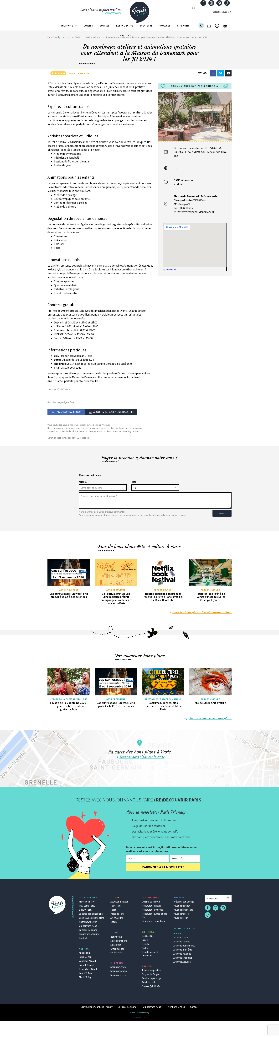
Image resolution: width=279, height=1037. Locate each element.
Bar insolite (116, 936)
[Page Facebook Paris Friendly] (203, 3)
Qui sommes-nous (88, 925)
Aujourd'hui (84, 952)
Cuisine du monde (151, 901)
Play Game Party (87, 905)
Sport (113, 909)
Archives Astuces (182, 961)
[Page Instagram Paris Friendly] (211, 3)
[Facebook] (213, 73)
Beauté (146, 944)
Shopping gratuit (118, 966)
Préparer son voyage (183, 901)
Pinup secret (139, 1017)
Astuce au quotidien (152, 970)
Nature (114, 921)
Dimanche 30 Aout (88, 969)
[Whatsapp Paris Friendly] (219, 3)
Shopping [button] (183, 26)
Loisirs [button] (88, 26)
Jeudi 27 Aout (86, 956)
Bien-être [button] (146, 26)
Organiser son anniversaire (117, 950)
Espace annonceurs (89, 933)
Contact (83, 938)
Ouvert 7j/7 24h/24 (151, 986)
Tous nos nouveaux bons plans (210, 718)
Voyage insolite (181, 913)
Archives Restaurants (184, 945)
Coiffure (146, 948)
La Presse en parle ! (128, 1006)
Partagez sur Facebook (66, 412)
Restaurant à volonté (152, 909)
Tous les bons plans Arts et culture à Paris (202, 612)
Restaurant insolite (151, 905)
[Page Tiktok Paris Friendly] (227, 3)
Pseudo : (83, 482)
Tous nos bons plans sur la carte (142, 757)
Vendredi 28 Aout (87, 960)
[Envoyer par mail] (228, 73)
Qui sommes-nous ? (152, 1006)
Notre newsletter (88, 921)
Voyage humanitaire (183, 909)
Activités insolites (119, 901)
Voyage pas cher (181, 905)
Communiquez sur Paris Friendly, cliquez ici (68, 437)
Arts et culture (68, 590)
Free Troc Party (86, 901)
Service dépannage (151, 978)
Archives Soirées (181, 941)
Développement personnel (150, 954)
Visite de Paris (117, 913)
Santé (145, 939)
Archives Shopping (182, 957)
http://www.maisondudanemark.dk (194, 212)
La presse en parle (88, 929)
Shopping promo (118, 971)
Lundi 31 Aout (86, 973)
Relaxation (147, 935)
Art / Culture (116, 917)
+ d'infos (180, 184)
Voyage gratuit (180, 917)
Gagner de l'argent (151, 974)
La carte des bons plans (91, 913)
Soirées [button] (104, 26)
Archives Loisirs (181, 937)
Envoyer (222, 513)
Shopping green (118, 975)
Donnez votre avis (78, 73)
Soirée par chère (118, 940)
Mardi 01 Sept (86, 977)
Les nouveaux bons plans (91, 917)
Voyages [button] (165, 26)
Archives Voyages (182, 953)
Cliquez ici (108, 424)
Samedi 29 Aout (86, 965)
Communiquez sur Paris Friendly (97, 1006)
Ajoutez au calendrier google (113, 412)
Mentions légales (176, 1006)
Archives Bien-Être (182, 949)
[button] (201, 26)
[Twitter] (220, 73)
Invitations (69, 26)
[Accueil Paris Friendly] (139, 10)
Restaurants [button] (124, 26)
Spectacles (116, 905)
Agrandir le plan (169, 269)
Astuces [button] (125, 35)
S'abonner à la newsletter (163, 867)
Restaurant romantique (153, 921)
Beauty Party (85, 909)
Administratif (148, 982)
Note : (134, 482)
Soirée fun (115, 944)
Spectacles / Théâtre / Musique (68, 699)
